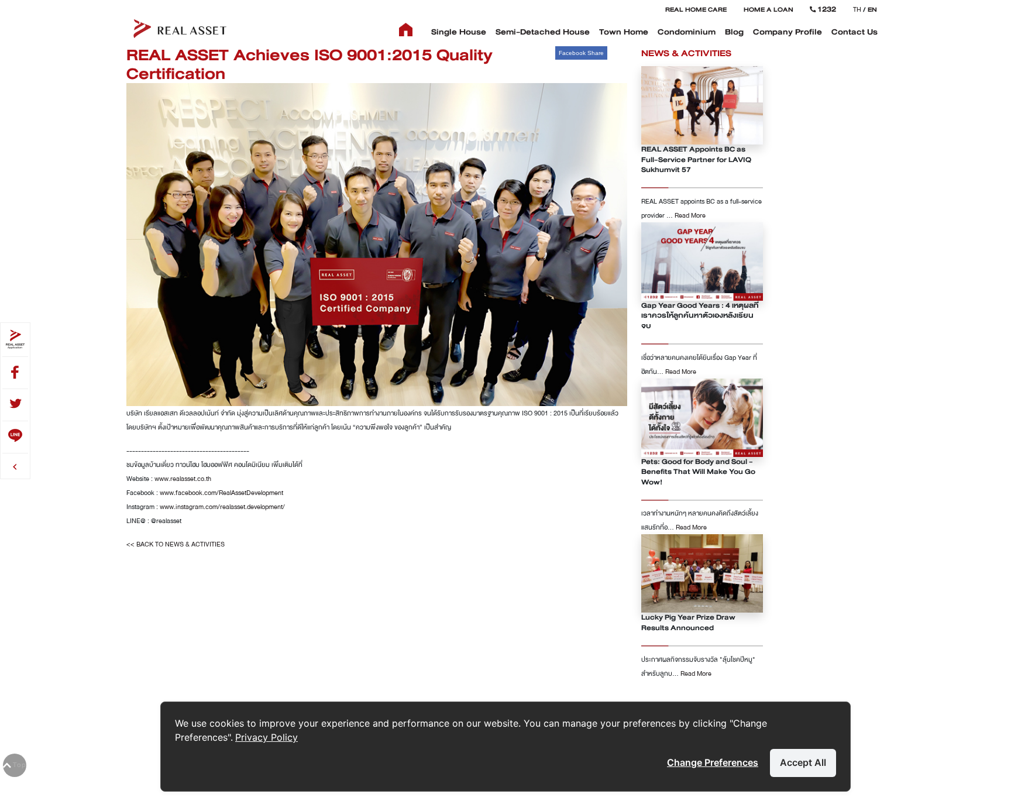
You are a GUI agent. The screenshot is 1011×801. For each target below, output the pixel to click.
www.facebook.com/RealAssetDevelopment (221, 493)
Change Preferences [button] (712, 762)
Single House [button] (458, 32)
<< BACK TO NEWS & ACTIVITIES (175, 544)
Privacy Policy (266, 737)
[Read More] (702, 105)
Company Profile (787, 32)
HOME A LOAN (768, 9)
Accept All (803, 762)
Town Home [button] (623, 32)
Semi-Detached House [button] (543, 32)
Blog (734, 32)
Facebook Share (581, 53)
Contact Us (854, 32)
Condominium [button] (687, 32)
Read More (690, 215)
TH (857, 9)
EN (872, 9)
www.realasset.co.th (182, 478)
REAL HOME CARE (696, 9)
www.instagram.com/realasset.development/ (222, 507)
